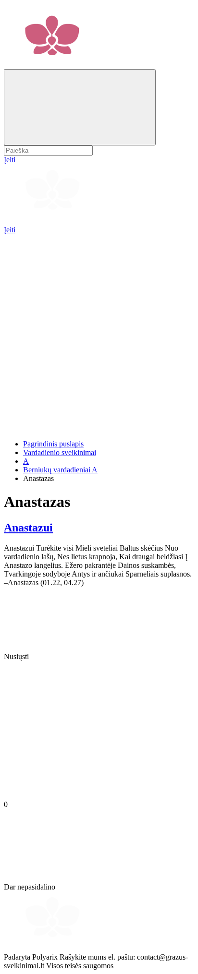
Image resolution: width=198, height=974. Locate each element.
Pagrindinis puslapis (53, 444)
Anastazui (28, 527)
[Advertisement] (99, 333)
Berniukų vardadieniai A (60, 470)
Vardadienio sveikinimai (59, 452)
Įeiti (9, 230)
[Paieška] (80, 107)
